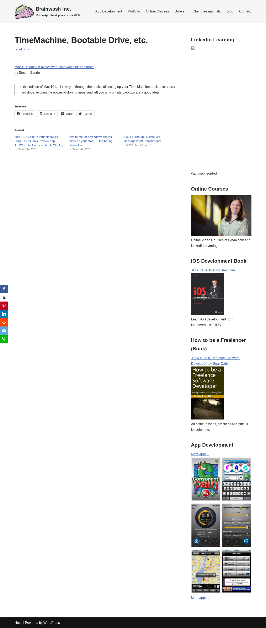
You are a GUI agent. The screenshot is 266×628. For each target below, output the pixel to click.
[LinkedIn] (4, 314)
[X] (4, 297)
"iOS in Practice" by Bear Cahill (214, 270)
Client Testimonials (207, 11)
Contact (245, 11)
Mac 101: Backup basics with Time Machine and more (54, 67)
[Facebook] (4, 289)
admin (22, 49)
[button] (24, 11)
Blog (230, 11)
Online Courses (157, 11)
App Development (108, 11)
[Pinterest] (4, 306)
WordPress (51, 622)
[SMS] (4, 339)
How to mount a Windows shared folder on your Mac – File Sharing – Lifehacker (92, 141)
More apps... (200, 454)
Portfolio (134, 11)
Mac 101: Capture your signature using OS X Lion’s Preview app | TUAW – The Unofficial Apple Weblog (39, 141)
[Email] (4, 330)
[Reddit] (4, 322)
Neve (18, 622)
